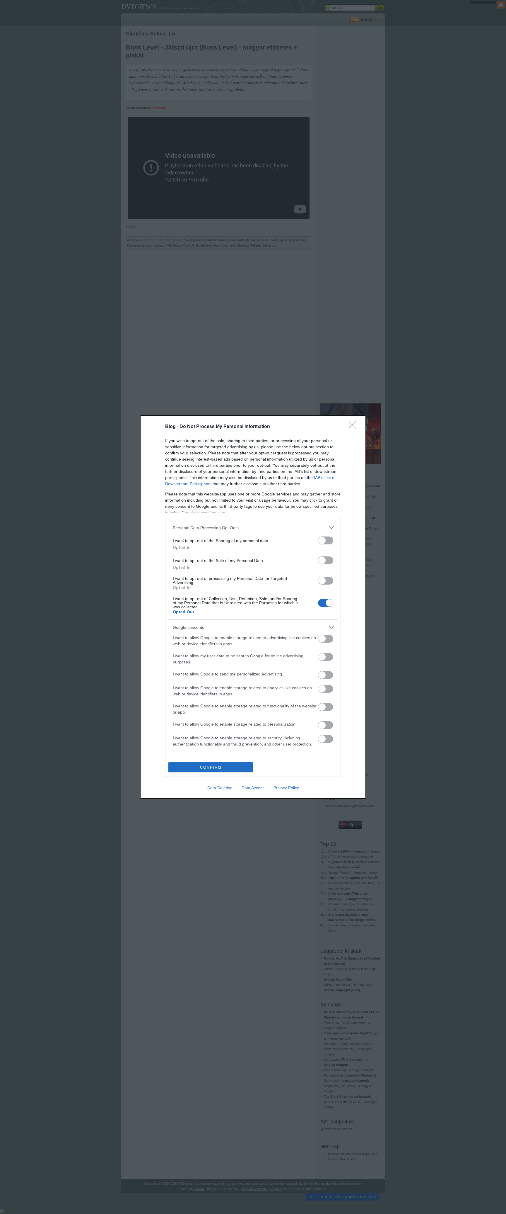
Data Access (253, 787)
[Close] (354, 426)
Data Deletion (220, 787)
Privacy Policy (286, 787)
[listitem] (253, 527)
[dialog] (253, 607)
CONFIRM (211, 767)
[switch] (325, 540)
